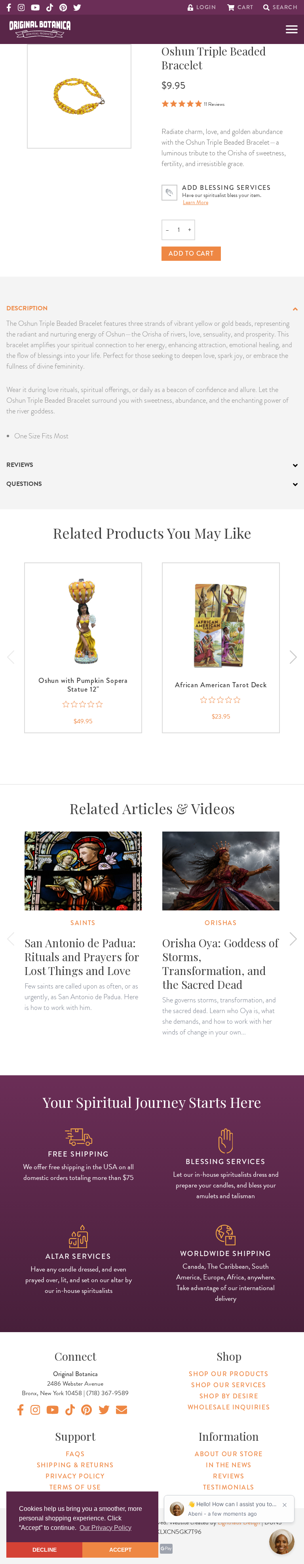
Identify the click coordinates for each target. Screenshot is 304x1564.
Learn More (195, 202)
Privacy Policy (75, 1476)
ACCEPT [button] (120, 1550)
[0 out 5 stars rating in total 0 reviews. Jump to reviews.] (83, 704)
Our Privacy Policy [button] (105, 1527)
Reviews (228, 1476)
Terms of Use (75, 1487)
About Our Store (229, 1454)
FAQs (75, 1454)
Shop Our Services (228, 1385)
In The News (229, 1465)
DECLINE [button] (44, 1550)
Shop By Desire (229, 1396)
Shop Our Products (228, 1374)
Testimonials (229, 1487)
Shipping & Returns (75, 1465)
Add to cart (191, 253)
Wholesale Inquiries (229, 1407)
